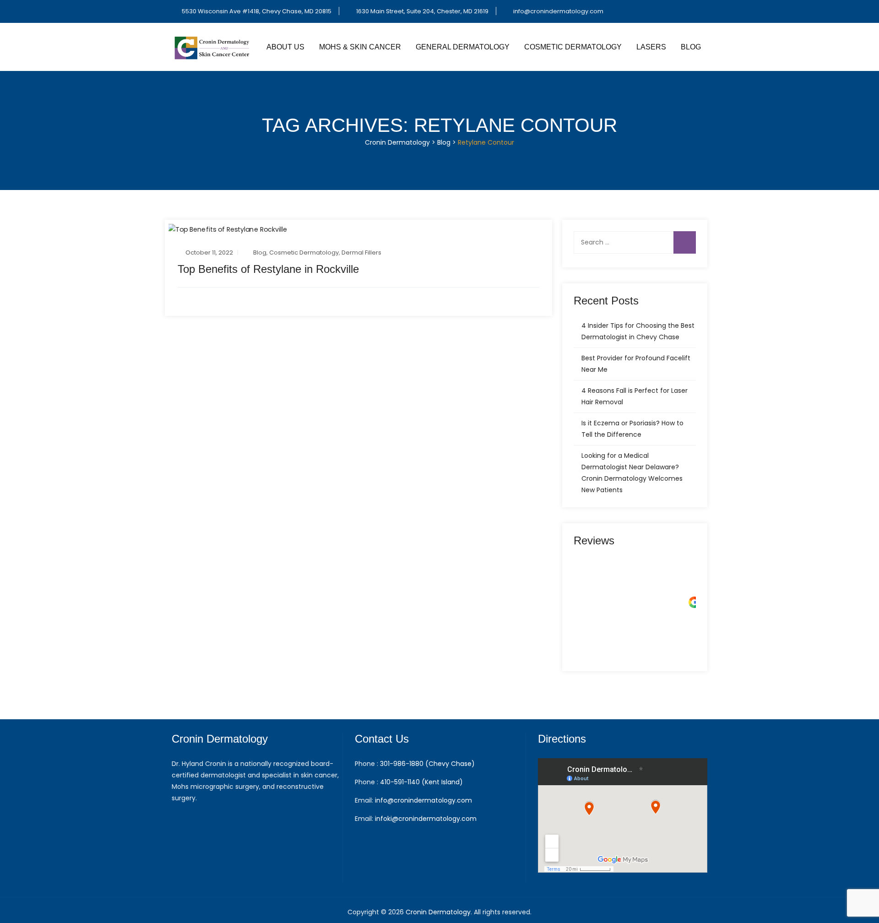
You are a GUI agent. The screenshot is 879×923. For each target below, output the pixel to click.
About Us (285, 47)
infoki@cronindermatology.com (426, 818)
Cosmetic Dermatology (573, 47)
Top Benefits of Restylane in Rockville (268, 269)
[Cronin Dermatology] (213, 47)
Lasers (651, 47)
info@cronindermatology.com (558, 11)
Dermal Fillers (361, 252)
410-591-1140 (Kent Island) (421, 782)
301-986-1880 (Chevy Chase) (427, 763)
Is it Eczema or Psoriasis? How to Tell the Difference (632, 428)
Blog (691, 47)
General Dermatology (463, 47)
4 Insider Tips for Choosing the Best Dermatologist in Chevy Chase (638, 331)
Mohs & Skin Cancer (360, 47)
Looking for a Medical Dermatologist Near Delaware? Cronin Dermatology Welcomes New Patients (632, 472)
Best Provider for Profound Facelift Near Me (635, 363)
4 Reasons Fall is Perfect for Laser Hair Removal (634, 396)
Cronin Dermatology (438, 912)
